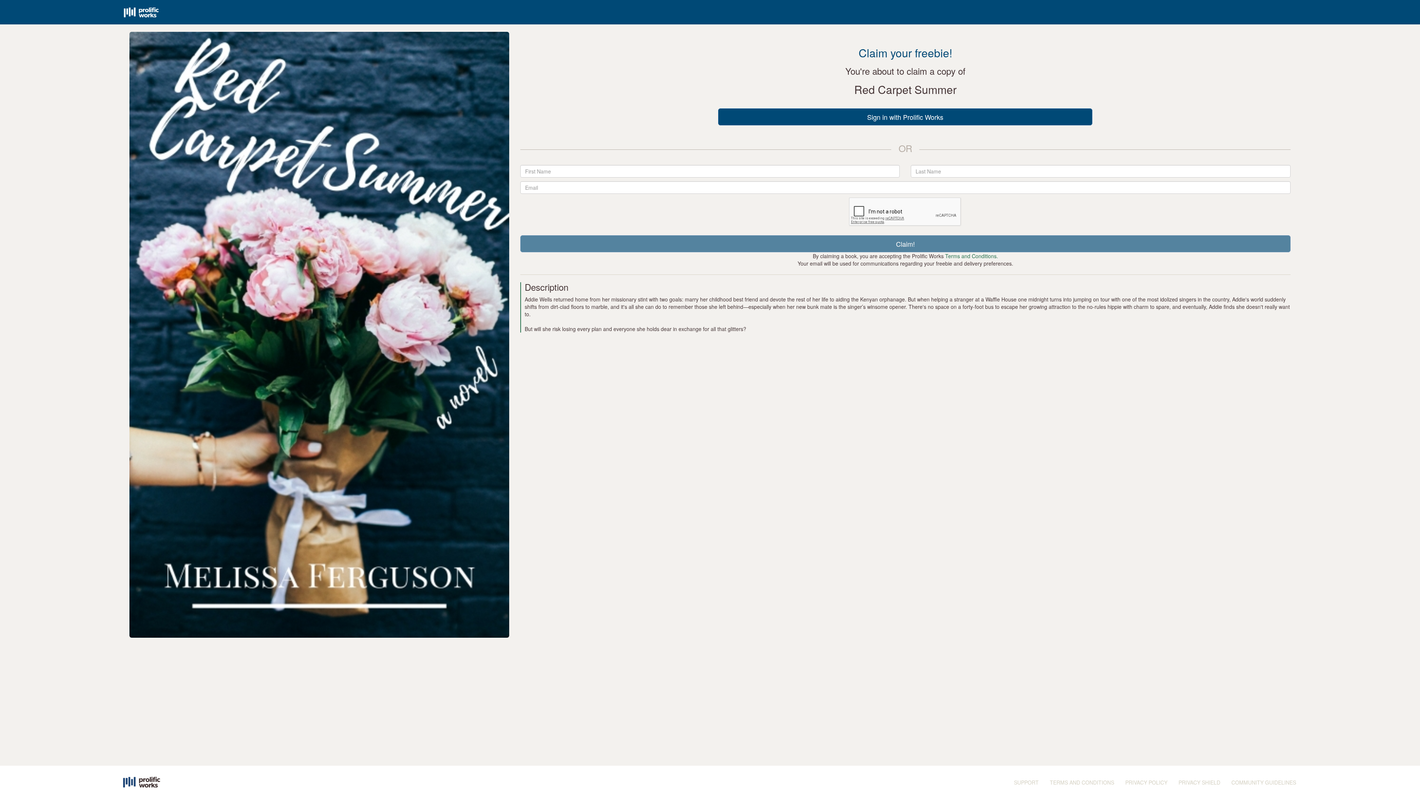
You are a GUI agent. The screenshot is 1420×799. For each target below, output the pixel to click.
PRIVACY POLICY (1146, 782)
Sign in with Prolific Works (905, 117)
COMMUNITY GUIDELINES (1263, 782)
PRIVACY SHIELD (1199, 782)
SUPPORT (1026, 782)
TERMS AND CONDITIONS (1082, 782)
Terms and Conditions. (971, 256)
